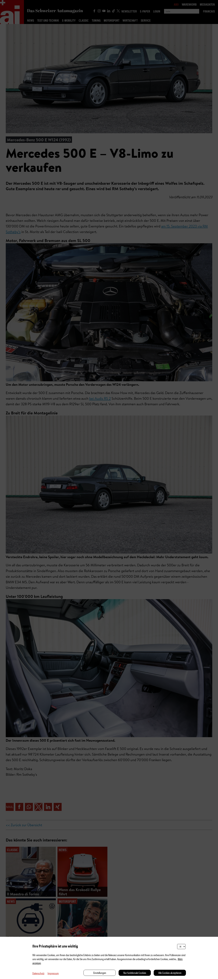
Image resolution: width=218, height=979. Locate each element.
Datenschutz (38, 973)
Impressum (53, 973)
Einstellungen (99, 973)
